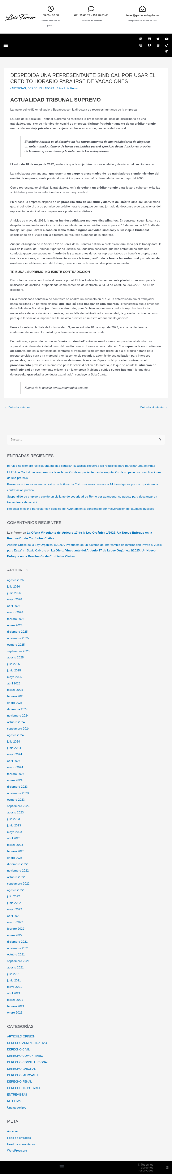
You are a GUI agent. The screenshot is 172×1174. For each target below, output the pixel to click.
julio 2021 (13, 974)
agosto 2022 (15, 890)
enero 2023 (14, 857)
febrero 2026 (15, 618)
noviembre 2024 (18, 715)
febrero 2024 (15, 773)
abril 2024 (13, 760)
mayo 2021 (14, 986)
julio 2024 (13, 741)
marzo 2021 (15, 999)
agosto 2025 (15, 657)
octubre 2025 (16, 644)
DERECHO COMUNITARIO (25, 1055)
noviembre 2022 (18, 870)
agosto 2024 (15, 735)
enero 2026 (14, 625)
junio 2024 (14, 747)
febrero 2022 (15, 928)
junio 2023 (14, 825)
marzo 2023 (15, 844)
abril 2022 (13, 915)
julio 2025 (13, 664)
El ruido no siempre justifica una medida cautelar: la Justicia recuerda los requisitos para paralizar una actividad (81, 465)
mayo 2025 (14, 677)
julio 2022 (13, 896)
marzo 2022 (15, 922)
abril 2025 (13, 683)
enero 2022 (14, 935)
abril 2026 (13, 605)
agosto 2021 (15, 967)
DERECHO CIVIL (18, 1049)
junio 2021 (14, 980)
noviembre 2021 (18, 948)
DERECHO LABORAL (41, 88)
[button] (5, 45)
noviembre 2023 (18, 793)
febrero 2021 (15, 1006)
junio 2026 (14, 593)
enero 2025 (14, 702)
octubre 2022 (16, 877)
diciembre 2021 (17, 941)
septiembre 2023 (18, 806)
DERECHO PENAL (19, 1081)
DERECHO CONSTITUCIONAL (27, 1062)
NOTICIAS (19, 88)
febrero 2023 (15, 851)
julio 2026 (13, 586)
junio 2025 (14, 670)
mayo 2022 (14, 909)
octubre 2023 (16, 799)
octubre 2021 (16, 954)
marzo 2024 (15, 767)
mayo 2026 (14, 599)
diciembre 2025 (17, 631)
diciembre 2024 (17, 709)
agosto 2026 (15, 580)
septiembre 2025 (18, 651)
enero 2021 (14, 1012)
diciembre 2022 (17, 864)
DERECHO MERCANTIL (23, 1075)
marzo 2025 (15, 689)
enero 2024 (14, 780)
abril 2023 (13, 838)
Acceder (12, 1131)
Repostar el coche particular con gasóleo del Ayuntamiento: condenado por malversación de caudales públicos (80, 508)
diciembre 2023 (17, 786)
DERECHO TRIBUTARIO (23, 1088)
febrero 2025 (15, 696)
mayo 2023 (14, 832)
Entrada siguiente (153, 407)
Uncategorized (16, 1107)
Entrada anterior (17, 407)
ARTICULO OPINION (21, 1036)
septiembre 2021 (18, 961)
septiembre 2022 (18, 883)
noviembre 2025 (18, 638)
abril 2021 (13, 993)
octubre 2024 (16, 722)
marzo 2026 (15, 612)
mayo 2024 (14, 754)
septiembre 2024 (18, 728)
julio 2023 (13, 819)
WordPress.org (17, 1150)
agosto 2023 (15, 812)
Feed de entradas (19, 1137)
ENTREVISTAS (17, 1094)
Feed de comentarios (21, 1144)
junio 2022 (14, 902)
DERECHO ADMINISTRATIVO (27, 1043)
